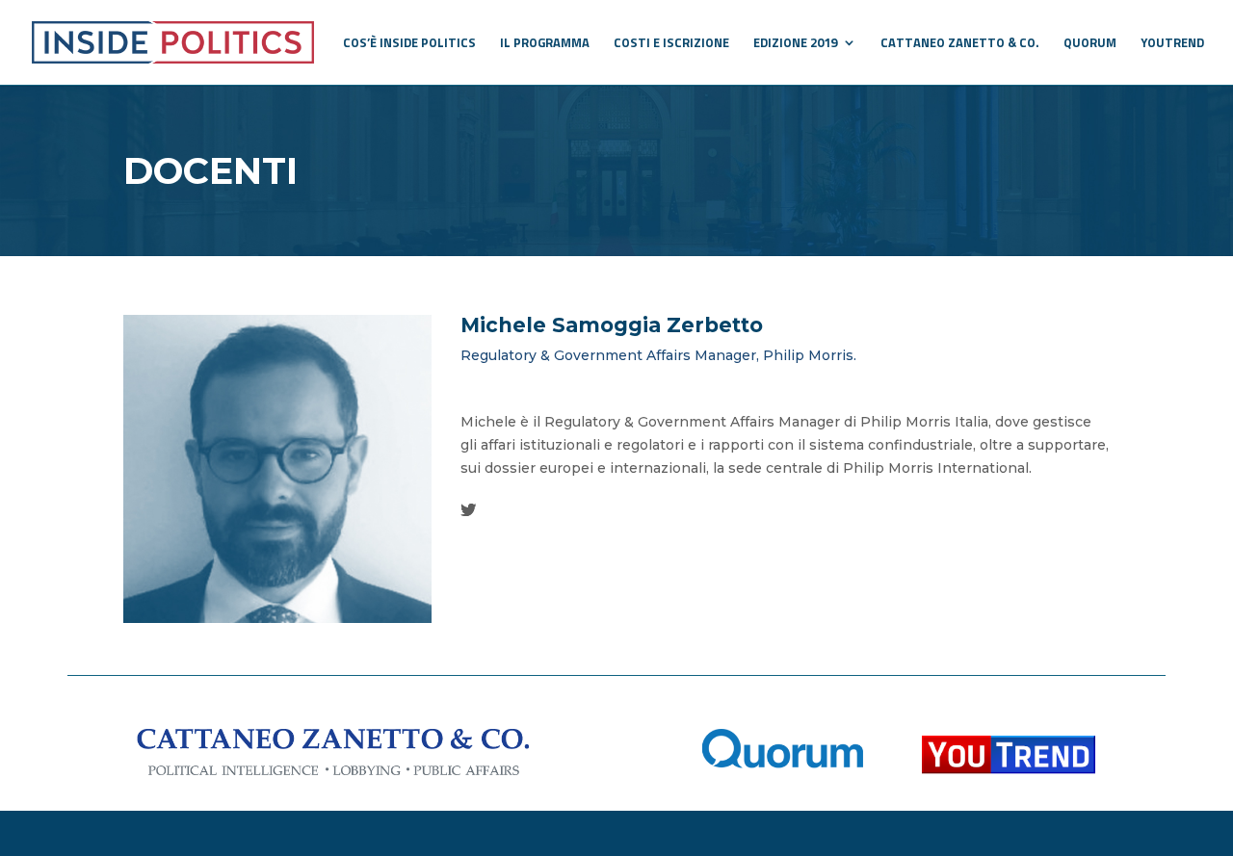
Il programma (545, 44)
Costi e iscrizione (671, 44)
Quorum (1089, 44)
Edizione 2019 (795, 44)
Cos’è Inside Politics (409, 44)
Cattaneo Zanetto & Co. (959, 44)
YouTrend (1172, 44)
